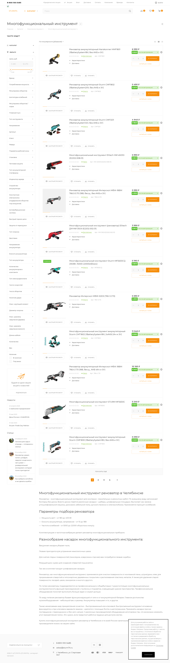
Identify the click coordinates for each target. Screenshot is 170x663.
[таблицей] (162, 42)
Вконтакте (93, 644)
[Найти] (130, 11)
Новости (11, 400)
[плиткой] (155, 42)
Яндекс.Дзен (99, 644)
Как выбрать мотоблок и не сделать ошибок (24, 480)
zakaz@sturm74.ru (64, 648)
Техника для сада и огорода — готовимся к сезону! (24, 444)
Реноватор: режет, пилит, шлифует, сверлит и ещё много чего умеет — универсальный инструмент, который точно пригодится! (23, 462)
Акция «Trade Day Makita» (19, 426)
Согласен (148, 654)
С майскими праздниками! (19, 409)
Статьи (10, 433)
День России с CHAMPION (19, 417)
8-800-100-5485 (14, 3)
